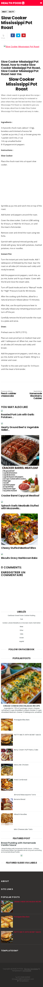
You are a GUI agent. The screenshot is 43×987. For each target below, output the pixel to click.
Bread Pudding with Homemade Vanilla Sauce (18, 844)
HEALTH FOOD (11, 3)
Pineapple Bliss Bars (21, 720)
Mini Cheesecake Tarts (23, 829)
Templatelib (27, 971)
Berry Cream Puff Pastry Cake (26, 750)
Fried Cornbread (20, 780)
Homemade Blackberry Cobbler (36, 395)
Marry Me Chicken (21, 765)
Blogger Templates (31, 969)
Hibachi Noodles (20, 814)
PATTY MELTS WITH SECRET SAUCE (27, 735)
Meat (4, 12)
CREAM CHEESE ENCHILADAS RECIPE (21, 705)
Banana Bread (19, 799)
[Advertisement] (21, 185)
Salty (11, 12)
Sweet (21, 638)
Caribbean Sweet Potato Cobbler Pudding (21, 615)
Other (21, 630)
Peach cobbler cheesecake (8, 393)
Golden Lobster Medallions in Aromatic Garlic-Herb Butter (21, 623)
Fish (21, 619)
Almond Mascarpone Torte (25, 795)
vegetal (21, 641)
